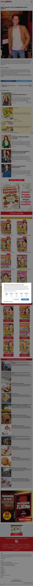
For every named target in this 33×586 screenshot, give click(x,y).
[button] (8, 301)
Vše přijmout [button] (25, 299)
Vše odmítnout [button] (16, 299)
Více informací (27, 289)
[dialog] (16, 293)
